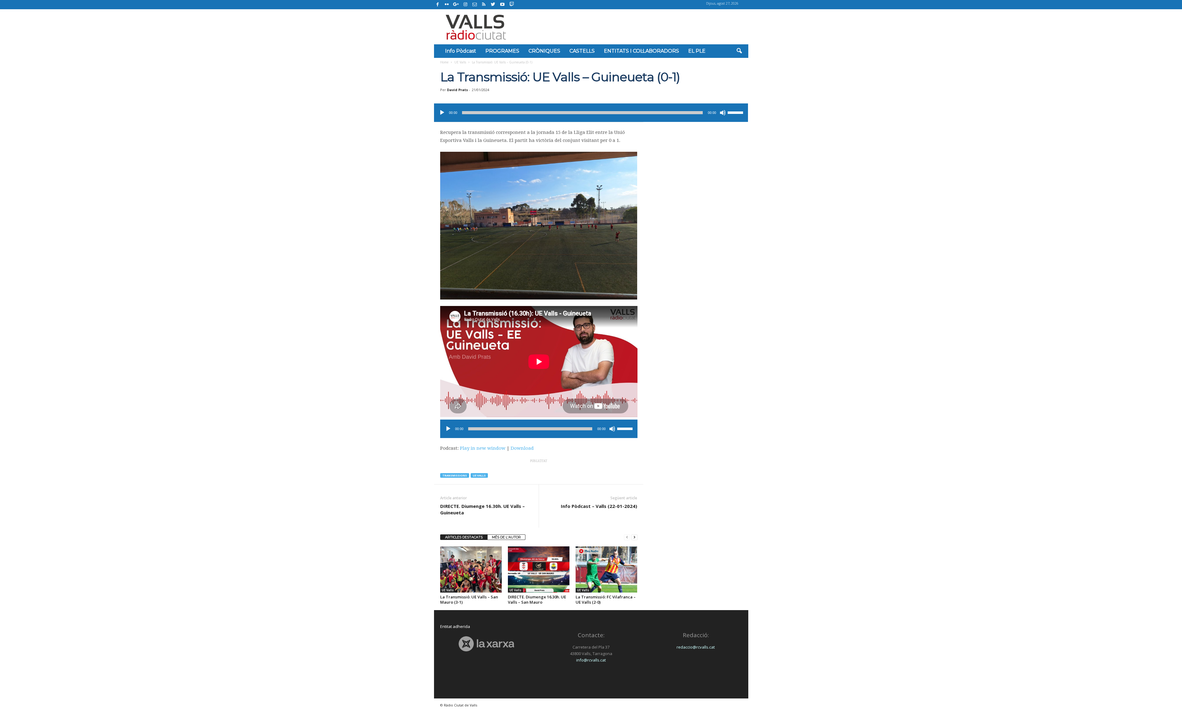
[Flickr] (447, 4)
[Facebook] (437, 4)
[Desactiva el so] (723, 113)
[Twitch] (511, 3)
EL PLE (697, 51)
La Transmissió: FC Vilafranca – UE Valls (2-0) (606, 599)
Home (444, 62)
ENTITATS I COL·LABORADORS (641, 51)
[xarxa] (486, 643)
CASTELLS (582, 51)
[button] (739, 51)
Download (522, 448)
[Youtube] (502, 4)
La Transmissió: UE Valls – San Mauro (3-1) (469, 599)
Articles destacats (464, 537)
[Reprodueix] (442, 113)
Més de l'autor (506, 537)
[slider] (736, 112)
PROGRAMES (502, 51)
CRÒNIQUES (544, 51)
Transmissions (454, 475)
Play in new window (482, 448)
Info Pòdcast (460, 51)
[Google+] (456, 4)
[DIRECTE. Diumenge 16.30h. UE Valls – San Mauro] (538, 569)
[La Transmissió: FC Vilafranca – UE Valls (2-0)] (606, 569)
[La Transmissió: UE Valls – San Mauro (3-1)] (471, 569)
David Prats (457, 89)
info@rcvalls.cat (591, 660)
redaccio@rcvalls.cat (696, 647)
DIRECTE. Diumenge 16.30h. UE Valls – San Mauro (537, 599)
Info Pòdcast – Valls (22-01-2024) (599, 506)
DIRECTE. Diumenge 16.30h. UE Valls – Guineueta (482, 509)
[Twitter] (493, 4)
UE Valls (460, 62)
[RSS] (484, 4)
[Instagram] (465, 4)
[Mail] (474, 4)
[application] (591, 112)
